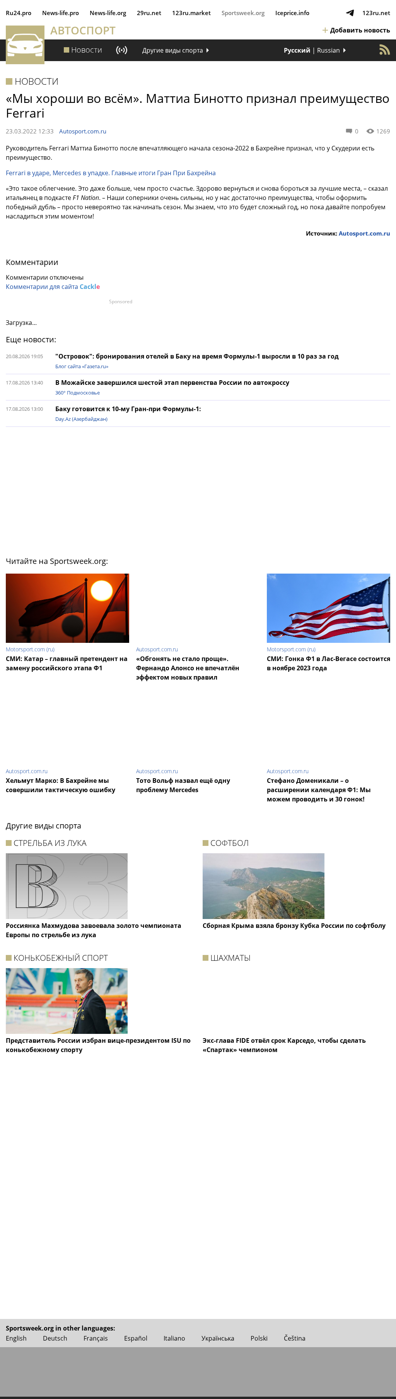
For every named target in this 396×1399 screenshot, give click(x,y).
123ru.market (191, 13)
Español (135, 1338)
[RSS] (384, 49)
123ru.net (376, 13)
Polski (259, 1338)
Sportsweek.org (243, 13)
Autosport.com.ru (82, 131)
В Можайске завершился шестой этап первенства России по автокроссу (172, 382)
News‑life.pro (60, 13)
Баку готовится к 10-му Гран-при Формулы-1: (128, 409)
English (16, 1338)
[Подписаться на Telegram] (350, 13)
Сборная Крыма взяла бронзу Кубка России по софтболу (294, 925)
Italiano (174, 1338)
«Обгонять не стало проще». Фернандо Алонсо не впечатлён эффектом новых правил (187, 668)
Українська (217, 1338)
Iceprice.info (292, 13)
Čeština (295, 1338)
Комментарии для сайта (53, 286)
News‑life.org (108, 13)
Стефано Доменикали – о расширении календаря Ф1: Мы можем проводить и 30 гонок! (319, 789)
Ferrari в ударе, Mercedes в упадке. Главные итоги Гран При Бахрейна (111, 173)
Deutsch (55, 1338)
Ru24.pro (18, 13)
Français (96, 1338)
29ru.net (149, 13)
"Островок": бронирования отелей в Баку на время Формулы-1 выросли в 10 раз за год (197, 356)
